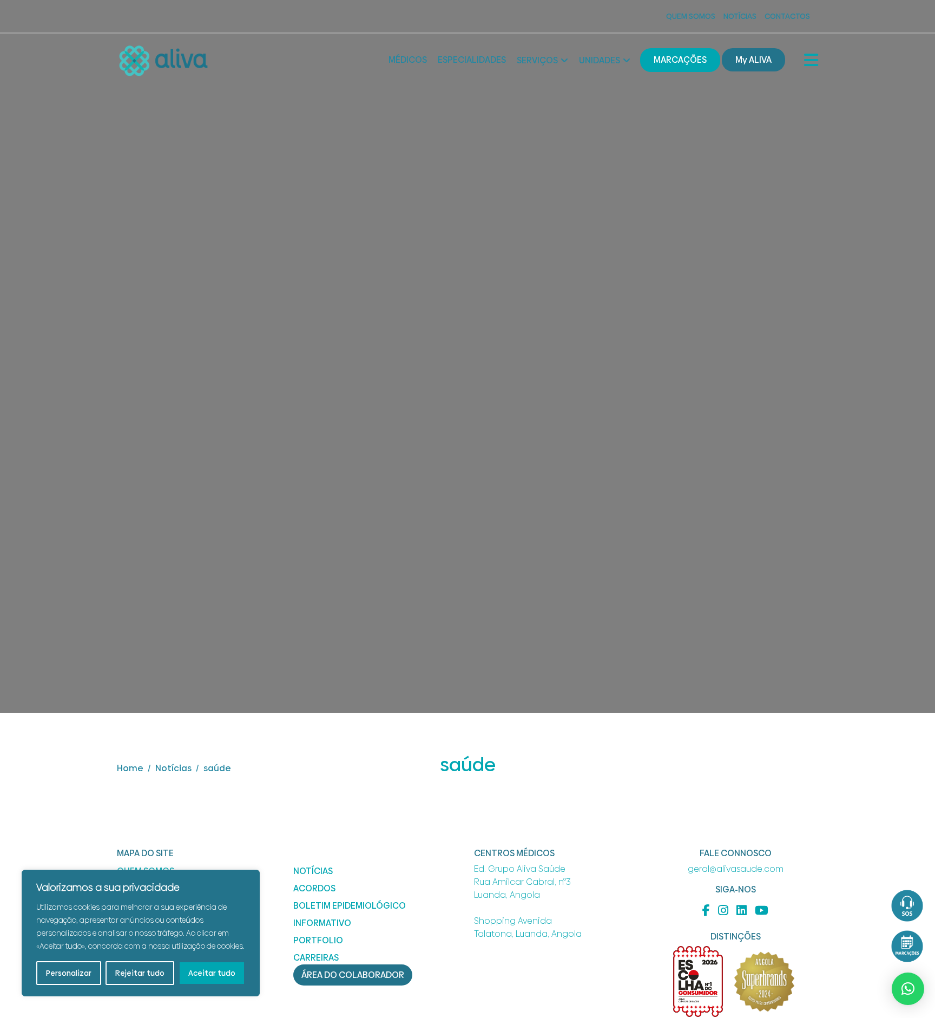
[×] (908, 989)
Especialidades (472, 60)
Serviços (537, 60)
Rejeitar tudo (139, 973)
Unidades (599, 60)
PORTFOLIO (318, 940)
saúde (217, 768)
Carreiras (316, 957)
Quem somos (690, 16)
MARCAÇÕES (680, 60)
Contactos (787, 16)
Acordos (314, 888)
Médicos (408, 60)
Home (130, 768)
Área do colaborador (352, 975)
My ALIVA (753, 60)
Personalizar (68, 973)
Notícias (739, 16)
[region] (141, 933)
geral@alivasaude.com (735, 869)
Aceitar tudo (211, 973)
